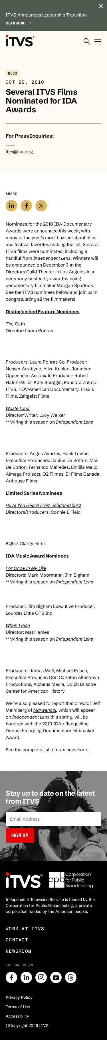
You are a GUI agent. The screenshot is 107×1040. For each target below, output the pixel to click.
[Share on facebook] (26, 205)
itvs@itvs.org (19, 151)
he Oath (15, 324)
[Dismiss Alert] (100, 6)
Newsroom (18, 951)
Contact (17, 939)
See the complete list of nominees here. (47, 749)
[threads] (70, 977)
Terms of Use (18, 1006)
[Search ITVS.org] (87, 41)
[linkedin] (26, 977)
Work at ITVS (25, 928)
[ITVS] (20, 40)
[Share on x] (41, 205)
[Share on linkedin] (11, 205)
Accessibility (17, 1016)
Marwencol (44, 710)
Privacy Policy (19, 997)
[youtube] (56, 977)
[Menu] (97, 41)
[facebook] (11, 977)
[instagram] (41, 977)
